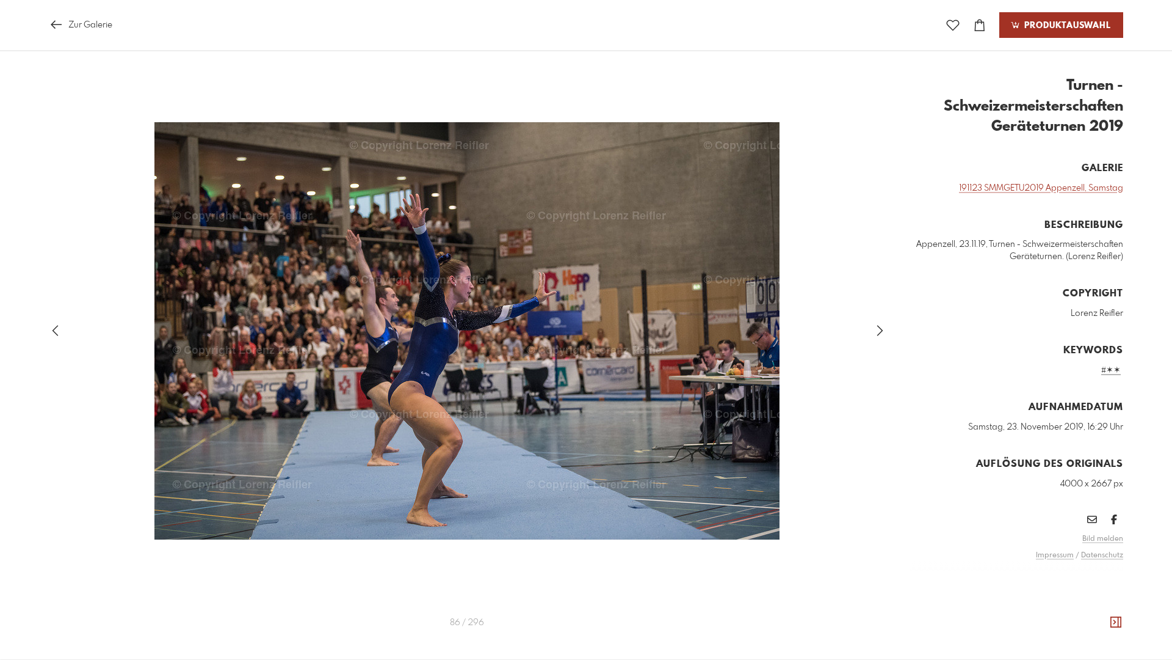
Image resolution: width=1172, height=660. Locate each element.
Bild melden (1102, 539)
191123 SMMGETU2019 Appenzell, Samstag (1041, 188)
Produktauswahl (1066, 25)
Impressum (1055, 555)
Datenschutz (1102, 555)
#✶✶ (1111, 370)
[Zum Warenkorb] (979, 25)
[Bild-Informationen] (1116, 622)
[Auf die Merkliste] (953, 25)
